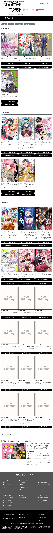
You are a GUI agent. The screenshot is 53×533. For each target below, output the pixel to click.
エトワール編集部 (8, 497)
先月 (11, 24)
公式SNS (24, 497)
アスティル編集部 (44, 497)
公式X (5, 482)
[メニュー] (50, 3)
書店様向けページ (24, 517)
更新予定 (37, 3)
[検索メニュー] (47, 3)
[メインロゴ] (14, 3)
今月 (4, 24)
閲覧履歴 (42, 3)
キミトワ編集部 (8, 502)
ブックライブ (41, 514)
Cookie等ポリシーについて (9, 518)
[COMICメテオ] (15, 10)
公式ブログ (7, 487)
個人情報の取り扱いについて (9, 515)
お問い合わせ (41, 520)
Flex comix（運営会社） (43, 517)
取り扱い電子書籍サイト (26, 514)
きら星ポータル (12, 14)
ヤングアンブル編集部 (45, 484)
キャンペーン (29, 24)
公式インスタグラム (26, 487)
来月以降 (19, 24)
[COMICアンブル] (41, 10)
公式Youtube (7, 484)
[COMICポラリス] (28, 10)
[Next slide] (45, 10)
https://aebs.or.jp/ (21, 528)
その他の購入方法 (9, 67)
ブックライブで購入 (9, 63)
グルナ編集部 (7, 500)
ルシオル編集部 (8, 505)
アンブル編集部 (43, 482)
